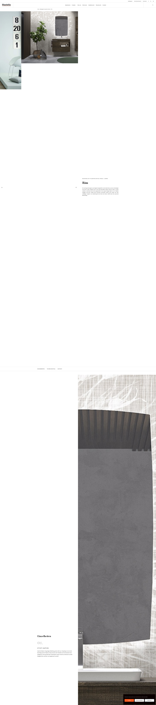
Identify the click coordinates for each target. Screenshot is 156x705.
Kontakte (60, 368)
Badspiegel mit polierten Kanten (45, 9)
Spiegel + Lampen (104, 178)
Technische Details (51, 368)
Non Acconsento (139, 700)
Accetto (129, 700)
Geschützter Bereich (137, 1)
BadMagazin (130, 1)
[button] (2, 187)
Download (144, 1)
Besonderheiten (40, 368)
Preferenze (149, 700)
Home (38, 9)
